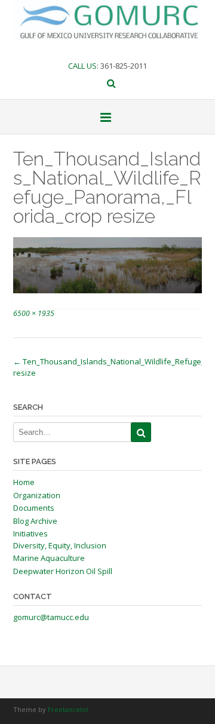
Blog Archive (35, 521)
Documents (33, 507)
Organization (36, 495)
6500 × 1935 (33, 313)
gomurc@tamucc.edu (51, 617)
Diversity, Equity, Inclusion (59, 545)
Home (24, 482)
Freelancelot (68, 709)
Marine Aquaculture (49, 558)
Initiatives (30, 533)
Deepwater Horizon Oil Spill (62, 571)
